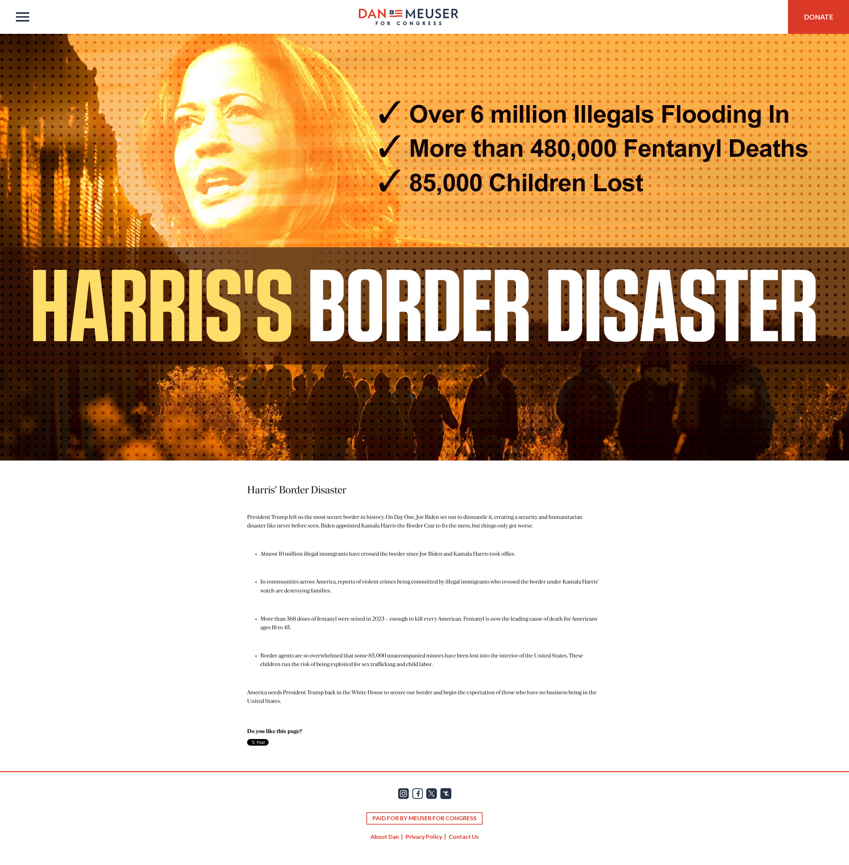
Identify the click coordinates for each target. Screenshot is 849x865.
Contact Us (464, 836)
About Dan (384, 836)
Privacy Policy (424, 836)
